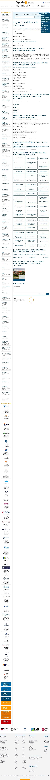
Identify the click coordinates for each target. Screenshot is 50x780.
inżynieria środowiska (19, 245)
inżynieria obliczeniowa (43, 215)
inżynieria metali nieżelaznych (19, 211)
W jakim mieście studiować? (4, 749)
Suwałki (16, 761)
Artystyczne (31, 748)
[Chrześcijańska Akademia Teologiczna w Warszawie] (14, 729)
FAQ (44, 743)
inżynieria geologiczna (43, 180)
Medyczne (31, 739)
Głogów (16, 742)
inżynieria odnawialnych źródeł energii (19, 219)
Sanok (16, 760)
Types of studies (46, 742)
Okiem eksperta (31, 771)
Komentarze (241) (45, 256)
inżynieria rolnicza (43, 228)
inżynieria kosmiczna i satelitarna (43, 193)
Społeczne (31, 743)
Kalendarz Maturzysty (3, 740)
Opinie (42, 23)
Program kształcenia (45, 17)
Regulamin (45, 748)
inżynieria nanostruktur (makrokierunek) (19, 215)
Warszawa (23, 766)
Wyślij (47, 293)
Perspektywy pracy (44, 21)
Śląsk (15, 762)
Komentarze (43, 31)
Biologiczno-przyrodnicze (33, 741)
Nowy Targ (16, 753)
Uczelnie (12, 6)
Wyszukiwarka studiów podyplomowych (35, 757)
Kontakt (45, 751)
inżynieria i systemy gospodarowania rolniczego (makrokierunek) (43, 189)
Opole (23, 754)
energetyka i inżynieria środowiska (19, 158)
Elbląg (23, 740)
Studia (7, 6)
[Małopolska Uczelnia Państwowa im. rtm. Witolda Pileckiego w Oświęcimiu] (4, 729)
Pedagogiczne (31, 742)
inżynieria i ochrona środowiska (31, 189)
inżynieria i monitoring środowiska (19, 189)
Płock (15, 756)
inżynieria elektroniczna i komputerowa (43, 176)
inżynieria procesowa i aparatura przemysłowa (43, 219)
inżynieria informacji (31, 193)
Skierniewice (24, 760)
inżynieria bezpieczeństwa (19, 162)
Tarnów (16, 763)
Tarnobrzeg (24, 762)
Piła (22, 755)
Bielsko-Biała (17, 737)
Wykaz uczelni (43, 27)
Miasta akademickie (44, 29)
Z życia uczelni (2, 746)
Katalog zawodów (3, 759)
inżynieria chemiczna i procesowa (43, 167)
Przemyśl (16, 757)
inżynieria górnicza (19, 184)
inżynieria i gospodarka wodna (43, 184)
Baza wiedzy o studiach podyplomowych (35, 761)
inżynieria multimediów (31, 210)
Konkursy (45, 752)
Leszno (23, 749)
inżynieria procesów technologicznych (31, 224)
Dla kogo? (43, 15)
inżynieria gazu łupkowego (31, 180)
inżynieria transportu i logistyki (19, 241)
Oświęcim (16, 755)
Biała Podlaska (17, 736)
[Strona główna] (25, 2)
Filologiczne (31, 747)
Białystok (23, 736)
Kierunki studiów (28, 6)
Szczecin (23, 761)
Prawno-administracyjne (33, 740)
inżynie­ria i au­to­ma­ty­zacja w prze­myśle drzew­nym (43, 245)
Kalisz (23, 744)
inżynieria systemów (31, 236)
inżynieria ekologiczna (31, 175)
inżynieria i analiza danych (31, 184)
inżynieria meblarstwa (31, 202)
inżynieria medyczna (43, 206)
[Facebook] (43, 2)
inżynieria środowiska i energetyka (31, 245)
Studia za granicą (6, 717)
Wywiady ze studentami (3, 754)
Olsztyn (16, 754)
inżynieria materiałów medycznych (19, 202)
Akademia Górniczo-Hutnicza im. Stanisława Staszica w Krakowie (29, 254)
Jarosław (23, 743)
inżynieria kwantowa (19, 197)
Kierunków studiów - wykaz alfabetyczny (6, 684)
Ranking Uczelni (2, 743)
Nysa (23, 753)
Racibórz (23, 757)
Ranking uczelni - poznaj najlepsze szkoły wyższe (6, 712)
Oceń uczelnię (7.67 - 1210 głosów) (19, 256)
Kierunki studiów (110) (17, 257)
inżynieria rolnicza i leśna (19, 232)
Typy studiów (2, 748)
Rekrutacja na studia (3, 753)
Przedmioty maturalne (45, 19)
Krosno (23, 748)
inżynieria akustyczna (31, 158)
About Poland (46, 737)
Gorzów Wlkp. (17, 743)
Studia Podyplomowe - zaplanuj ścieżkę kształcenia (6, 722)
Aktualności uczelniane (5, 708)
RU (49, 2)
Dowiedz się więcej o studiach (4, 755)
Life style (1, 762)
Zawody (33, 6)
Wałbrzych (23, 764)
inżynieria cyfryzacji (43, 171)
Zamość (16, 768)
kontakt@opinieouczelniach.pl (44, 775)
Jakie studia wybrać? (3, 747)
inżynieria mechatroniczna (31, 206)
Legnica (16, 749)
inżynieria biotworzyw (31, 167)
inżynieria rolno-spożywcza (31, 232)
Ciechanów (24, 739)
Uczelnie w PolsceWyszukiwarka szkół (6, 689)
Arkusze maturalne (3, 739)
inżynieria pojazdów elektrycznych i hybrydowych (31, 219)
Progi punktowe (32, 257)
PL (45, 2)
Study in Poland (42, 6)
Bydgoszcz (23, 737)
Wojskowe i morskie (32, 749)
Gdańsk (16, 741)
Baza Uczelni (2, 741)
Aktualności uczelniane (3, 744)
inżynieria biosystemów (19, 167)
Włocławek (16, 767)
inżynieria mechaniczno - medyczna (19, 206)
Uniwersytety (31, 750)
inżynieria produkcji (43, 223)
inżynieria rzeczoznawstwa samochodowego (19, 237)
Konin (16, 747)
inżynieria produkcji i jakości (19, 228)
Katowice (16, 746)
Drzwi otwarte (45, 257)
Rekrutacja (34, 256)
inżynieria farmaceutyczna (19, 180)
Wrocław (23, 767)
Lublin (16, 750)
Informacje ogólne (44, 13)
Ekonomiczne (31, 737)
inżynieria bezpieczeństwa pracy (31, 163)
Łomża (23, 750)
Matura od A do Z (6, 698)
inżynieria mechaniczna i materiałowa (43, 202)
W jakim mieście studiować (33, 759)
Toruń (23, 763)
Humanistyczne (31, 744)
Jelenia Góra (17, 744)
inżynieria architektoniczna (43, 158)
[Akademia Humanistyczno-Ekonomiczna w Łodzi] (25, 729)
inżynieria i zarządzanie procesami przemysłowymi (19, 193)
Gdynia (23, 741)
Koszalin (23, 747)
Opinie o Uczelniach (3, 742)
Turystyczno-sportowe (32, 746)
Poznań (23, 756)
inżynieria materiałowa (31, 197)
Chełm (16, 739)
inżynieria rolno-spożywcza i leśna (43, 232)
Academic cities (46, 741)
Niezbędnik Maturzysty (5, 694)
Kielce (23, 746)
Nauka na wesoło (2, 761)
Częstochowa (17, 740)
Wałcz (16, 766)
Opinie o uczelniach (23, 6)
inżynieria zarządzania (43, 241)
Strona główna (7, 9)
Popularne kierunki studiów (4, 756)
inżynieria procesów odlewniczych (19, 224)
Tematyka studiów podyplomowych (35, 758)
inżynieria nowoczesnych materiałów (31, 215)
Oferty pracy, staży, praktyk (33, 767)
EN (47, 2)
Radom (16, 759)
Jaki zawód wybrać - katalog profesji (6, 703)
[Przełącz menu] (40, 13)
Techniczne (31, 736)
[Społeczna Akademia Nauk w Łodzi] (45, 729)
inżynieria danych (19, 175)
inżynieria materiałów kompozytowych (43, 198)
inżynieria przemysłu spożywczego (31, 228)
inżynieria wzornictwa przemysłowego (31, 241)
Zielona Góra (24, 768)
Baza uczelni (17, 6)
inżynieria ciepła (19, 171)
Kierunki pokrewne (44, 25)
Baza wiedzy (31, 770)
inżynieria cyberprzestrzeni (31, 171)
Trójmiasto (16, 764)
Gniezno (23, 742)
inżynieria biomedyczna (43, 162)
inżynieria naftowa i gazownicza (43, 211)
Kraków (16, 748)
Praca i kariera (38, 6)
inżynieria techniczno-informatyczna (43, 237)
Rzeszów (23, 759)
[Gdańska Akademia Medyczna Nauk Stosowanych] (35, 729)
